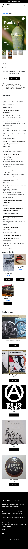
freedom (8, 87)
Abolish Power (12, 84)
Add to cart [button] (8, 279)
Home (3, 13)
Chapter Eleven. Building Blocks (10, 235)
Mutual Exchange (17, 88)
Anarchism (17, 84)
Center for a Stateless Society (8, 5)
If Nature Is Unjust (14, 479)
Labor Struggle (9, 88)
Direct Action (19, 85)
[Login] (22, 5)
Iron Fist (17, 87)
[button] (23, 18)
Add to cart (14, 78)
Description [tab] (6, 95)
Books (7, 13)
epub (9, 112)
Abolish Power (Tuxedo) (14, 409)
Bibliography (6, 248)
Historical (13, 87)
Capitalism (13, 85)
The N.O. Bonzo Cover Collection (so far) (14, 340)
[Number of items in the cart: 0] (25, 5)
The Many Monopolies (14, 444)
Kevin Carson (22, 87)
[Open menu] (19, 5)
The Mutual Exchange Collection (14, 374)
